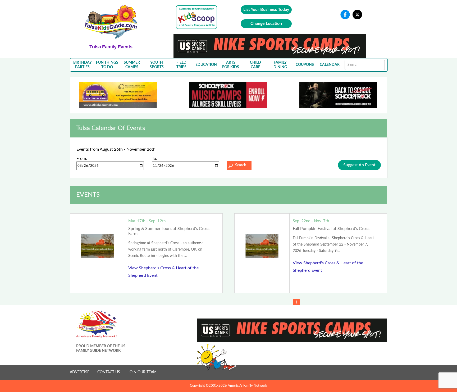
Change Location (266, 23)
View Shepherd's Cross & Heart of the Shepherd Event (163, 272)
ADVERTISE (79, 372)
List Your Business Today (266, 9)
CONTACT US (108, 372)
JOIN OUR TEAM (142, 372)
